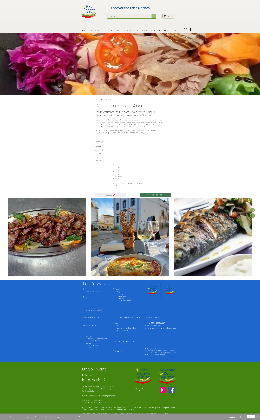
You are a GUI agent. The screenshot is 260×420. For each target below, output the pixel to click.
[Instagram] (185, 30)
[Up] (252, 210)
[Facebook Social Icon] (171, 390)
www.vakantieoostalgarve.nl (93, 400)
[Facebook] (190, 30)
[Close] (257, 416)
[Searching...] (154, 16)
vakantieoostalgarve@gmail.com (163, 328)
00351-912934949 (157, 325)
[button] (115, 29)
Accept (251, 417)
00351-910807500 (157, 323)
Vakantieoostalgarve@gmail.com (101, 396)
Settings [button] (232, 417)
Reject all (241, 417)
